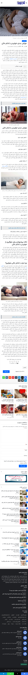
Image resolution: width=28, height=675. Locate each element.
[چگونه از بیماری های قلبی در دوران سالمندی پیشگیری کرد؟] (21, 393)
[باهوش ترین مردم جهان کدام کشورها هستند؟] (23, 539)
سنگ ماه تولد (24, 621)
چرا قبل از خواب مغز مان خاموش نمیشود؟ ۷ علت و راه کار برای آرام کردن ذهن (10, 514)
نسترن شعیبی (18, 642)
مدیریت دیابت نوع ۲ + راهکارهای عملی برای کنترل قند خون (10, 550)
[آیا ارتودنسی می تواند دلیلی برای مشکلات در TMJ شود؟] (23, 545)
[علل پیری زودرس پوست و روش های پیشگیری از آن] (23, 563)
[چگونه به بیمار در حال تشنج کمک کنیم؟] (21, 408)
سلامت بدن (11, 619)
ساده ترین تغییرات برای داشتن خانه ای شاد (11, 532)
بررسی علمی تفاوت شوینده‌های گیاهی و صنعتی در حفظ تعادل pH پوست (10, 497)
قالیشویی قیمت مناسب (16, 621)
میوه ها (12, 623)
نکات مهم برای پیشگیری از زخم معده (7, 415)
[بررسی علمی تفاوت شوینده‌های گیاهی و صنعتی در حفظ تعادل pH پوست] (23, 498)
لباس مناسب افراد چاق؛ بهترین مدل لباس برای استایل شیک (10, 503)
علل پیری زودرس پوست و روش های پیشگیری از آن (10, 562)
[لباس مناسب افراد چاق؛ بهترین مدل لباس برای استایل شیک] (23, 504)
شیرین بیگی (19, 631)
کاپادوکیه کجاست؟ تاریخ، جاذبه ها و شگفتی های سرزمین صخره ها (10, 509)
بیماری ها (14, 38)
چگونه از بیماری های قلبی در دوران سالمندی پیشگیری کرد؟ (21, 400)
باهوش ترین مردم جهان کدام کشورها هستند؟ (10, 538)
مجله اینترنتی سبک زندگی (9, 579)
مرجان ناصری (18, 647)
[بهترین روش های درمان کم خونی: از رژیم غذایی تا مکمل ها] (7, 393)
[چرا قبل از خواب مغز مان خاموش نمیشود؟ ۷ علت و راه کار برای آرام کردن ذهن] (23, 515)
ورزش (8, 623)
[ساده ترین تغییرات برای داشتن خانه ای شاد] (23, 534)
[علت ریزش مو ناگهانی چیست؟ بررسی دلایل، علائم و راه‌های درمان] (23, 521)
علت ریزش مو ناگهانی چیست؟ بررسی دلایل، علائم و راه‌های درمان (10, 520)
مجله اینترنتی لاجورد (14, 670)
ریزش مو (4, 617)
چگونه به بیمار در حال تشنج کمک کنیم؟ (21, 415)
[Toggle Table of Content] (24, 67)
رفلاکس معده (5, 166)
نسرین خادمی (18, 652)
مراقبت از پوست (18, 623)
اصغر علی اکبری (18, 636)
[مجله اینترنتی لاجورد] (21, 3)
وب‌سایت (25, 455)
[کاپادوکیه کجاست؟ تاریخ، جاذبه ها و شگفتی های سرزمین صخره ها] (23, 510)
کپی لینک (6, 371)
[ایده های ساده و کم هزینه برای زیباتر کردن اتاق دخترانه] (23, 492)
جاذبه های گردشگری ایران (6, 615)
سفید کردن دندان (17, 619)
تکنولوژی (12, 615)
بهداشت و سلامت (20, 38)
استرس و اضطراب (13, 59)
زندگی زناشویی (24, 619)
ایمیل (25, 450)
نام (26, 444)
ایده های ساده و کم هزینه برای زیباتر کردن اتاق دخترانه (10, 491)
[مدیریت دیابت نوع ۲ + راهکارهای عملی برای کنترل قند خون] (23, 551)
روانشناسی (9, 617)
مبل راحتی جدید (23, 664)
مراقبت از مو (24, 623)
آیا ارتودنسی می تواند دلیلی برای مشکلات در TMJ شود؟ (10, 544)
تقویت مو (17, 615)
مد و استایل (9, 621)
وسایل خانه (4, 623)
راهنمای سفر (14, 617)
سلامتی (24, 367)
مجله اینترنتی (23, 97)
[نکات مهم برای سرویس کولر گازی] (23, 557)
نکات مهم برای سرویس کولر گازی (13, 555)
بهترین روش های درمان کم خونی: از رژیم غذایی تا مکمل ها (7, 400)
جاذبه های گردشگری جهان (22, 617)
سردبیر (25, 46)
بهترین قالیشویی (23, 615)
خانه (25, 38)
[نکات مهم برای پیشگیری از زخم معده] (7, 408)
